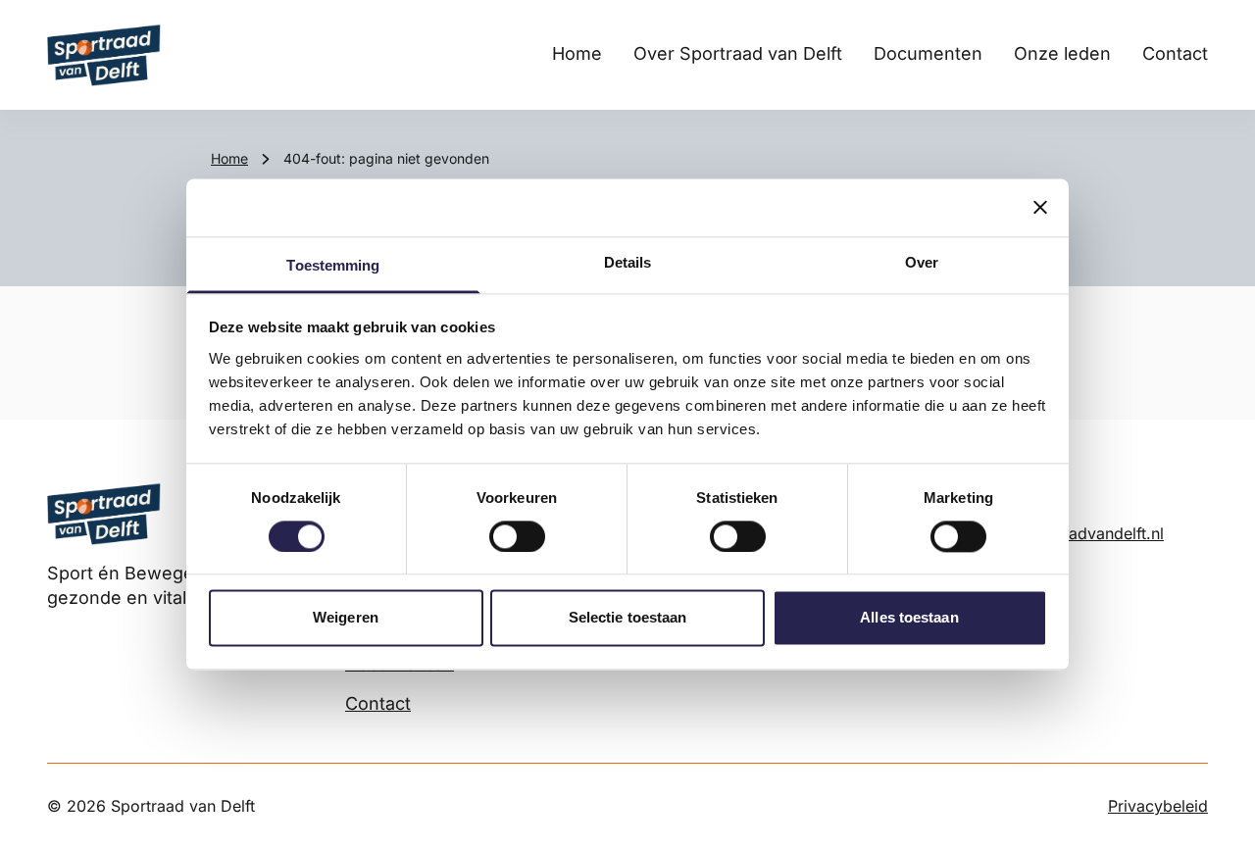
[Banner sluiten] (1040, 207)
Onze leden (1062, 53)
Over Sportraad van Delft (737, 53)
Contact (1175, 53)
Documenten (928, 53)
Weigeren (345, 618)
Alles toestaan (909, 618)
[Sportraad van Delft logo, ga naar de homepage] (104, 55)
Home (577, 53)
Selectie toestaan (628, 618)
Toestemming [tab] (332, 265)
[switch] (517, 536)
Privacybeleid (1158, 806)
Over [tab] (921, 262)
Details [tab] (628, 262)
